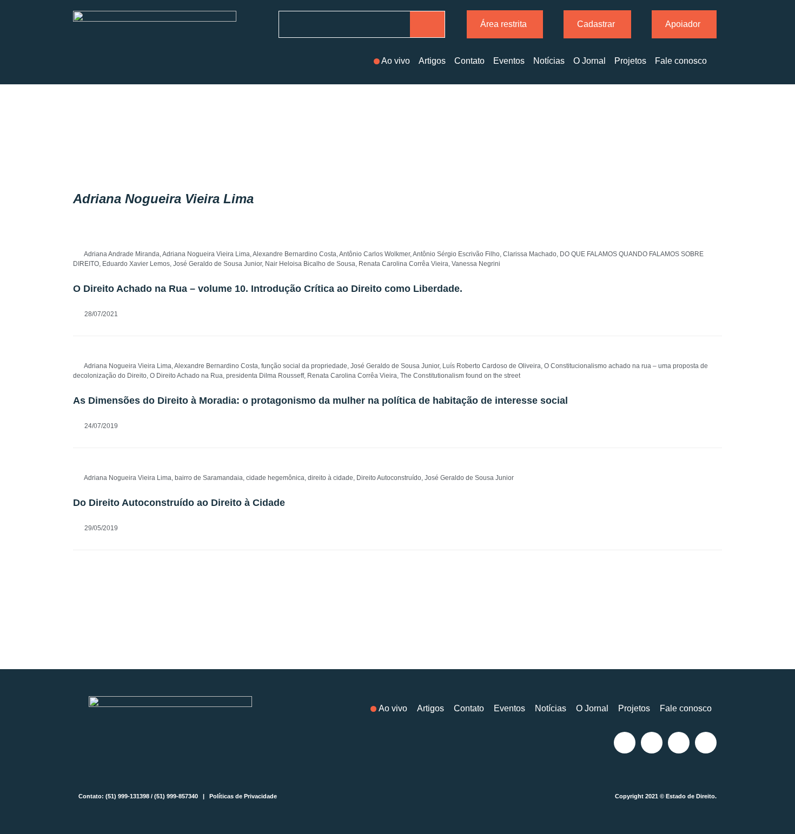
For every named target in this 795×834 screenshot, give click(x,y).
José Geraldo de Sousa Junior (217, 264)
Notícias (549, 60)
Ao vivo (395, 60)
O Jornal (589, 60)
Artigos (432, 60)
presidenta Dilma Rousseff (265, 375)
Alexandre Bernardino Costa (294, 254)
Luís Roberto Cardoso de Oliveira (491, 366)
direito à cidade (330, 478)
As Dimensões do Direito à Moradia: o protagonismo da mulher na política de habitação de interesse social (320, 400)
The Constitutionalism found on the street (460, 375)
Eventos (509, 60)
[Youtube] (706, 742)
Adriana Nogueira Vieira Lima (206, 254)
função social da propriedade (304, 366)
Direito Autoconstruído (388, 478)
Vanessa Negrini (476, 264)
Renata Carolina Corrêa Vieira (403, 264)
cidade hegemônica (275, 478)
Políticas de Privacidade (243, 796)
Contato (469, 60)
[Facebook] (651, 742)
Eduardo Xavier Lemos (136, 264)
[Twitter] (679, 742)
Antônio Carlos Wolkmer (374, 254)
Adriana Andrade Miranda (122, 254)
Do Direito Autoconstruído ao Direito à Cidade (179, 502)
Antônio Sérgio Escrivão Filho (456, 254)
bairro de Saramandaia (209, 478)
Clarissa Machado (529, 254)
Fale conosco (681, 60)
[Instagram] (624, 742)
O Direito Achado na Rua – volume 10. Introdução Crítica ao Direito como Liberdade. (267, 288)
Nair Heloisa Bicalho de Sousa (310, 264)
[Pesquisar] (427, 24)
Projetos (630, 60)
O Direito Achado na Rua (186, 375)
